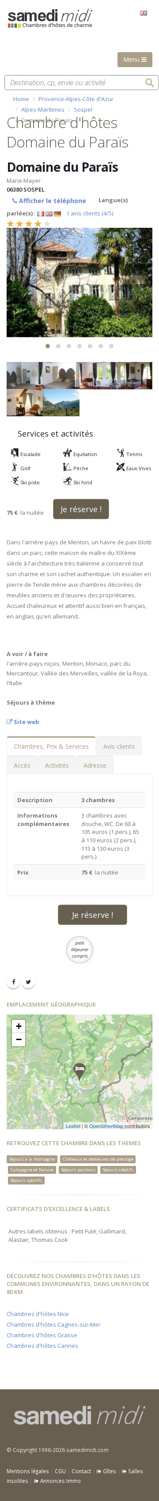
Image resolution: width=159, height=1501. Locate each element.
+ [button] (19, 1026)
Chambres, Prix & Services (51, 746)
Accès (22, 765)
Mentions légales (28, 1471)
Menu (132, 59)
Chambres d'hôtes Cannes (42, 1346)
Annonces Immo (60, 1480)
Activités (57, 765)
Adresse (94, 765)
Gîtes (109, 1471)
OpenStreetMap (106, 1125)
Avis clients (119, 746)
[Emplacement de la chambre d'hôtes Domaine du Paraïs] (79, 1072)
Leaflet (73, 1125)
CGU (60, 1471)
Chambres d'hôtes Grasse (42, 1335)
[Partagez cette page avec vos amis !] (13, 981)
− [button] (19, 1039)
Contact (81, 1471)
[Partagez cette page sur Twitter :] (28, 981)
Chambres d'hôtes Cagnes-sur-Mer (54, 1324)
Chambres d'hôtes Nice (38, 1314)
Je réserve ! (81, 509)
